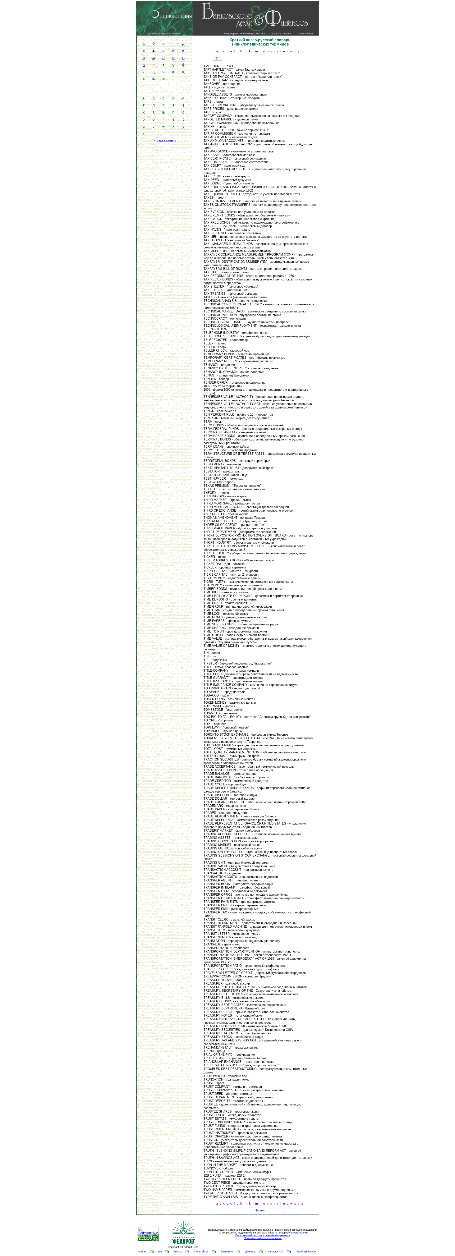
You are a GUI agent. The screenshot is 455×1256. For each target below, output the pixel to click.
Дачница (250, 1251)
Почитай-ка (201, 1251)
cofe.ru (142, 1251)
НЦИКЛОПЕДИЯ (175, 16)
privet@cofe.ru (299, 1232)
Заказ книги (166, 140)
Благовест (227, 1251)
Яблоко (177, 1251)
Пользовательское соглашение (263, 1238)
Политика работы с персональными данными (262, 1235)
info (160, 1251)
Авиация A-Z (275, 1251)
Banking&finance (306, 1251)
